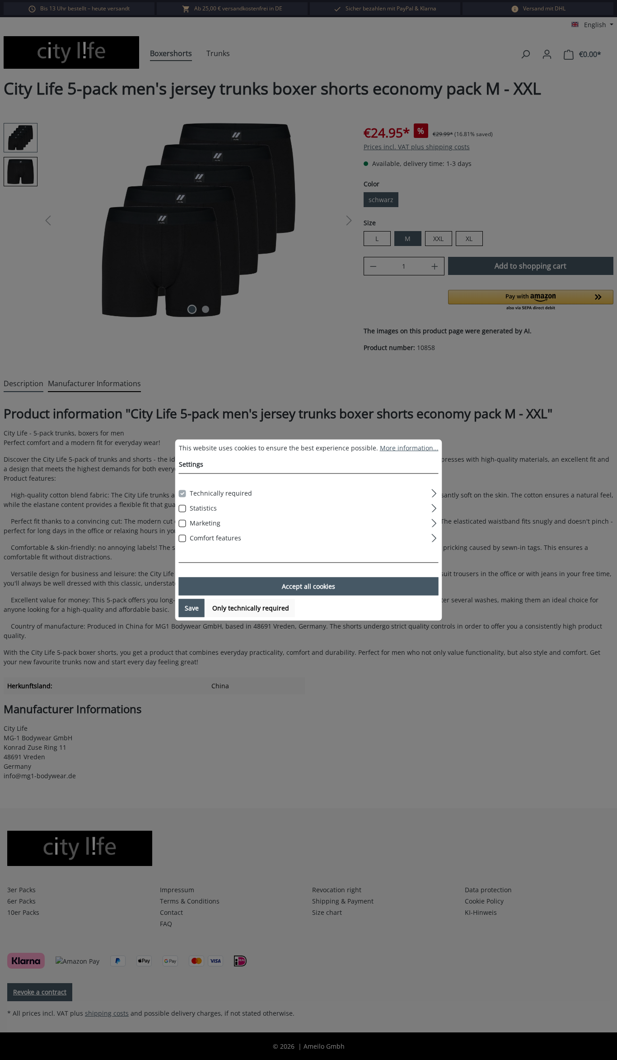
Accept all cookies (308, 586)
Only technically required (250, 608)
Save (192, 608)
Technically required (221, 493)
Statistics (203, 508)
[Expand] (434, 492)
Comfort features (215, 538)
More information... (409, 448)
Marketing (205, 523)
